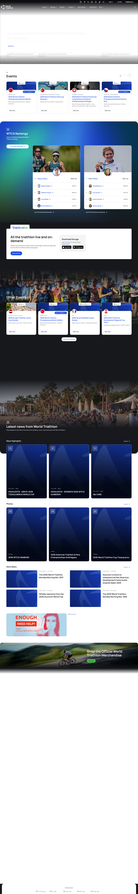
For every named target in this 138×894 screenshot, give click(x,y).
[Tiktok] (100, 2)
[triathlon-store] (27, 654)
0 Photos (53, 551)
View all (126, 441)
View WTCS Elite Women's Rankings (95, 212)
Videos (16, 488)
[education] (43, 360)
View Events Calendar (69, 339)
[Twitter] (88, 2)
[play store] (78, 247)
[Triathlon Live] (129, 2)
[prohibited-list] (100, 624)
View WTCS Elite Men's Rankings (43, 212)
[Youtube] (92, 2)
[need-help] (36, 624)
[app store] (66, 247)
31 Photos (10, 554)
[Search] (135, 7)
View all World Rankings (16, 146)
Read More (11, 46)
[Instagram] (81, 2)
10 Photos (95, 554)
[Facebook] (84, 2)
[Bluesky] (103, 2)
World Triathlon (7, 7)
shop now (91, 661)
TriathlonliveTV (68, 242)
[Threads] (96, 2)
